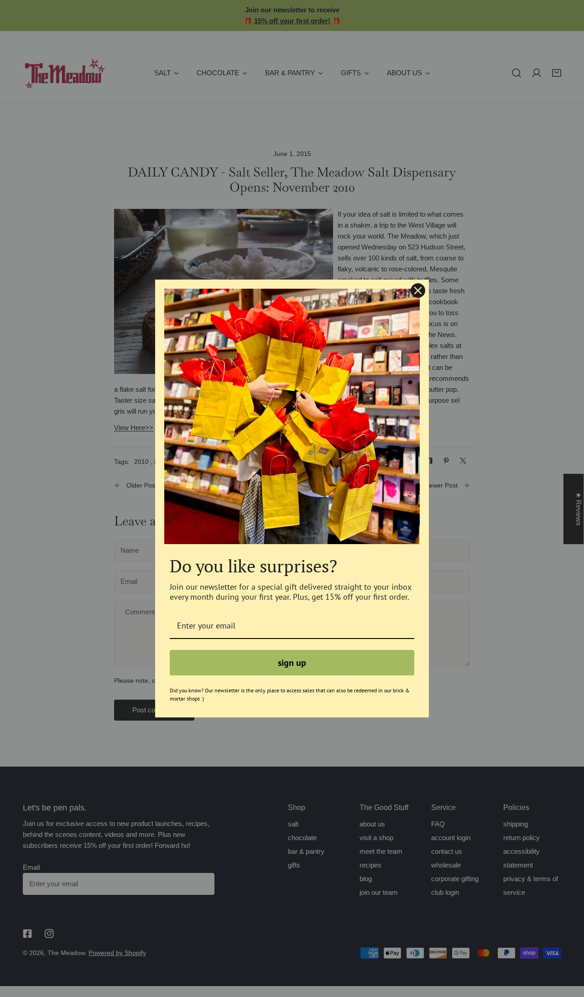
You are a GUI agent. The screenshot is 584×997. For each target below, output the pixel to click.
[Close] (418, 290)
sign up (292, 663)
